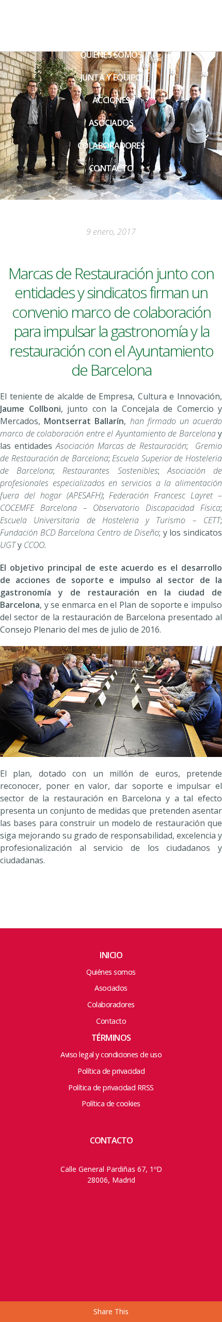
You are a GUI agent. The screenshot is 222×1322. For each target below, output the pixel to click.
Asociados (111, 122)
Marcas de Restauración (56, 33)
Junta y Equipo (111, 77)
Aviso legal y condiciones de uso (111, 1054)
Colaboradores (111, 145)
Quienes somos (111, 54)
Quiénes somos (111, 972)
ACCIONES (111, 100)
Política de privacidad (111, 1071)
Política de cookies (111, 1103)
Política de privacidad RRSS (111, 1087)
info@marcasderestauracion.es (111, 1198)
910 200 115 (111, 1209)
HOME (111, 32)
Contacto (111, 168)
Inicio (111, 955)
